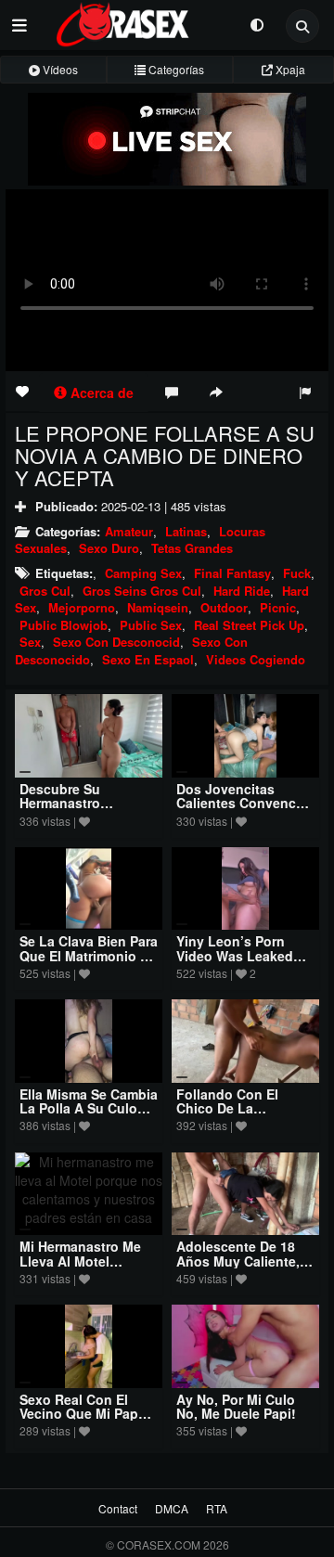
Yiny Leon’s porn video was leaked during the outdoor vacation (239, 962)
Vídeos (59, 69)
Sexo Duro (109, 548)
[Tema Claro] (256, 23)
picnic (278, 607)
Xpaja (289, 69)
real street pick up (249, 625)
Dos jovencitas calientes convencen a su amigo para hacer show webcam (244, 810)
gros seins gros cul (142, 590)
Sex (30, 641)
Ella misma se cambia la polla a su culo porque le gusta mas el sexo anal (88, 1115)
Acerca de (100, 392)
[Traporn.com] (139, 21)
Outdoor (224, 607)
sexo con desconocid (116, 641)
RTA (216, 1508)
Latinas (186, 531)
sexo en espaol (148, 659)
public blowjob (63, 625)
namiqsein (157, 607)
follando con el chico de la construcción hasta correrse (239, 1115)
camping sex (143, 573)
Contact (117, 1508)
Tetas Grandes (192, 548)
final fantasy (232, 573)
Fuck (297, 573)
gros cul (45, 590)
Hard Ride (241, 590)
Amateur (129, 531)
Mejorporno (81, 607)
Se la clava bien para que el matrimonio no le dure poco (88, 955)
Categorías (175, 69)
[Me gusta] (22, 390)
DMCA (171, 1508)
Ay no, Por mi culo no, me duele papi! (236, 1406)
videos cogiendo (255, 659)
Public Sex (151, 625)
